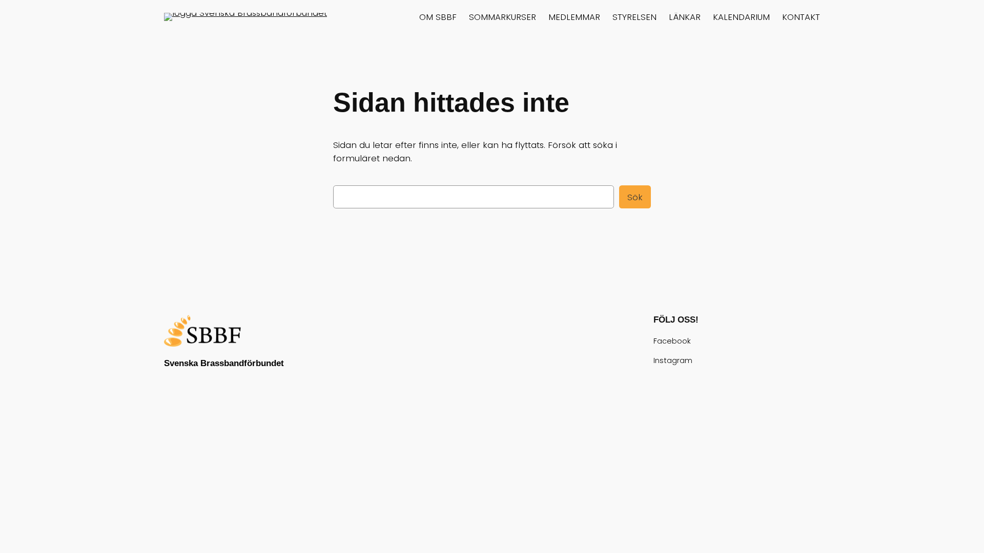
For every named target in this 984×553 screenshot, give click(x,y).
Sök (635, 197)
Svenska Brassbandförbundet (224, 363)
